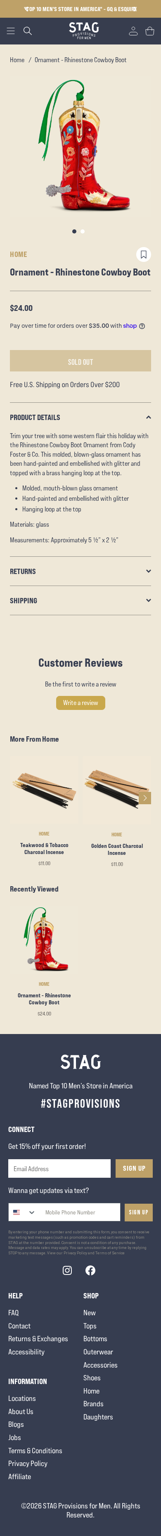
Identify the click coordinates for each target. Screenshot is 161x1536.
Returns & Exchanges (38, 1338)
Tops (90, 1325)
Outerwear (98, 1351)
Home (17, 60)
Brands (93, 1403)
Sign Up (134, 1168)
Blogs (16, 1424)
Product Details (35, 417)
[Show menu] (11, 31)
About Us (20, 1411)
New (89, 1312)
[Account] (133, 30)
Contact (19, 1325)
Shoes (92, 1377)
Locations (22, 1398)
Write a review (80, 703)
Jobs (14, 1437)
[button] (134, 9)
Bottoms (95, 1338)
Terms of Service (110, 1253)
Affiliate (19, 1476)
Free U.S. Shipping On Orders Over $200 (104, 8)
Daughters (98, 1416)
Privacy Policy (27, 1463)
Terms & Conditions (35, 1450)
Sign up (139, 1212)
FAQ (13, 1312)
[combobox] (22, 1212)
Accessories (100, 1365)
